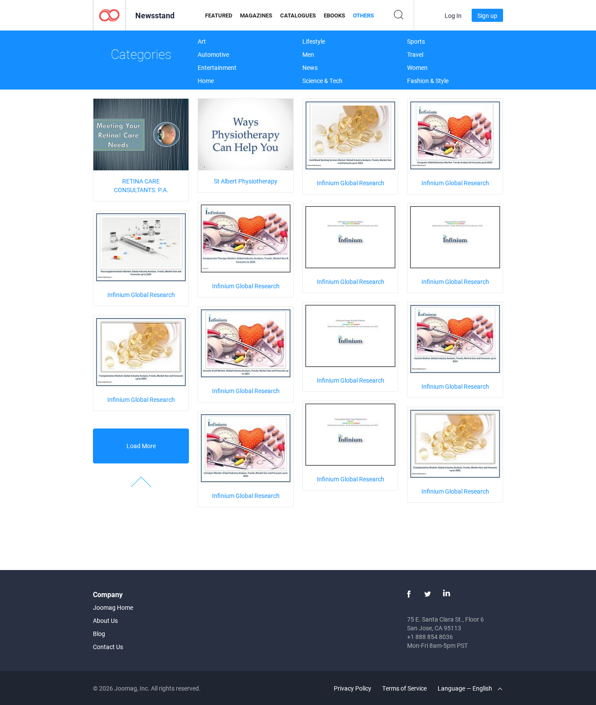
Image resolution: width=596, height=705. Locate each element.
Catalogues (298, 15)
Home (206, 80)
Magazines (256, 15)
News (310, 67)
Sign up (487, 15)
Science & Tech (322, 80)
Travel (415, 54)
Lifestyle (313, 41)
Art (202, 41)
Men (308, 54)
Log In (453, 15)
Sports (416, 41)
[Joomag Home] (109, 14)
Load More (141, 446)
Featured (218, 15)
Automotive (213, 54)
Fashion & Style (428, 80)
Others (363, 15)
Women (417, 67)
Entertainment (217, 67)
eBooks (334, 15)
